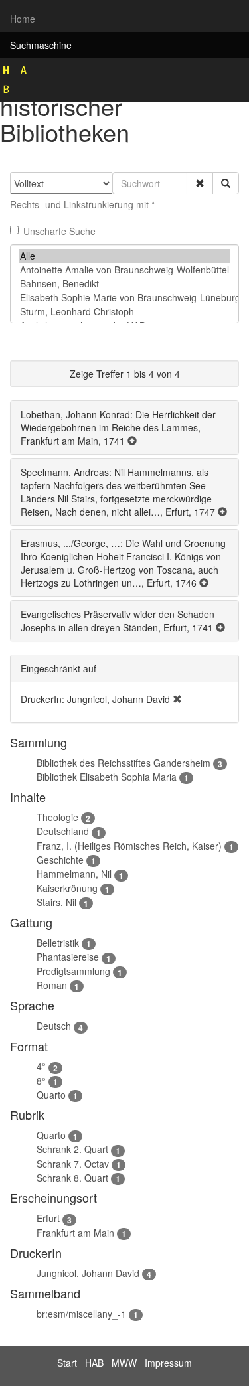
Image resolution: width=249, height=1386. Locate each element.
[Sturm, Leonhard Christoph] (124, 312)
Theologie (57, 817)
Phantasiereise (68, 956)
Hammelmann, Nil (74, 873)
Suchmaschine (41, 45)
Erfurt (48, 1218)
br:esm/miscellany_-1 (81, 1313)
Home (22, 18)
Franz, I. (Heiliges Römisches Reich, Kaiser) (129, 845)
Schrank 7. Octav (73, 1163)
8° (41, 1080)
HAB (94, 1362)
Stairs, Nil (56, 902)
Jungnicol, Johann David (88, 1273)
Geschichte (60, 859)
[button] (200, 183)
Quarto (51, 1094)
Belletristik (58, 942)
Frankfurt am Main (75, 1232)
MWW (124, 1362)
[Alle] (124, 256)
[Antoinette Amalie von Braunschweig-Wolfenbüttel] (124, 270)
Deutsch (54, 1025)
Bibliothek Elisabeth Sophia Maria (107, 776)
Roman (52, 985)
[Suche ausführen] (225, 183)
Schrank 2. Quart (72, 1149)
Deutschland (63, 831)
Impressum (168, 1362)
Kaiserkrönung (67, 888)
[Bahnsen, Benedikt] (124, 284)
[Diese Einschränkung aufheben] (177, 699)
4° (41, 1066)
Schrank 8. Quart (72, 1177)
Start (67, 1362)
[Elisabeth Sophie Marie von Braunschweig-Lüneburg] (124, 298)
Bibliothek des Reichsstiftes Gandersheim (123, 762)
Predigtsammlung (73, 971)
